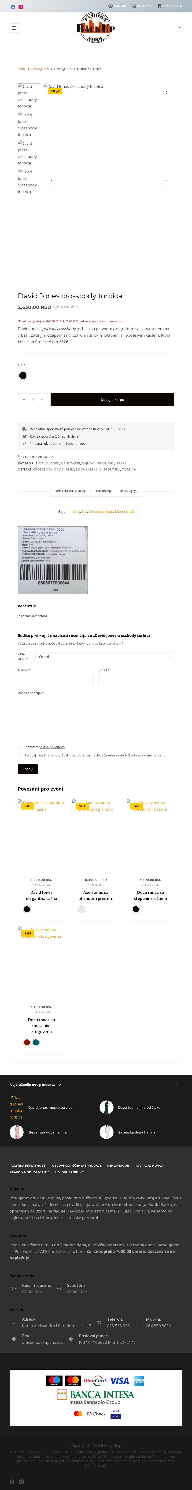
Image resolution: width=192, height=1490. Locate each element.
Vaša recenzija (31, 693)
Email (104, 670)
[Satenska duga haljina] (107, 1132)
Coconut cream (101, 511)
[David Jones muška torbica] (17, 1107)
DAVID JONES (49, 463)
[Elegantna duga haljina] (17, 1132)
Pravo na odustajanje (29, 1172)
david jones (64, 469)
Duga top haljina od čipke (139, 1107)
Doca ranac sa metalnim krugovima (41, 1025)
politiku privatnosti (52, 747)
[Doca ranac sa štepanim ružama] (150, 834)
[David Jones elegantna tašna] (41, 834)
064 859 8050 (158, 1325)
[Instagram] (20, 7)
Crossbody (42, 469)
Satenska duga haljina (136, 1132)
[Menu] (14, 28)
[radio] (23, 375)
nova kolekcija (88, 469)
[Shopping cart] (180, 28)
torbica (129, 469)
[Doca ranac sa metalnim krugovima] (41, 962)
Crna (76, 511)
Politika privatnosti (28, 1165)
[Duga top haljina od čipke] (107, 1107)
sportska (111, 469)
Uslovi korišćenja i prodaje (76, 1165)
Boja (22, 365)
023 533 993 (118, 1325)
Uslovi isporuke (69, 1172)
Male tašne (70, 463)
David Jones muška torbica (50, 1107)
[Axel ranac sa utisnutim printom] (96, 834)
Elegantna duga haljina (47, 1132)
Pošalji (27, 768)
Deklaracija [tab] (103, 491)
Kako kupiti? (172, 6)
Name (24, 670)
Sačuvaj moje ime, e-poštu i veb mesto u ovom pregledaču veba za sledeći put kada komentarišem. (95, 755)
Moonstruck (124, 511)
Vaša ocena (24, 656)
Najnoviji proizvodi (98, 463)
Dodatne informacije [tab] (70, 491)
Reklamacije (118, 1165)
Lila (84, 511)
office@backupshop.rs (42, 1342)
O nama (120, 6)
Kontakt (144, 6)
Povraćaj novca (149, 1165)
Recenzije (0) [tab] (128, 491)
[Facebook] (13, 7)
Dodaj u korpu (112, 399)
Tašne (121, 463)
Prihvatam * (45, 747)
